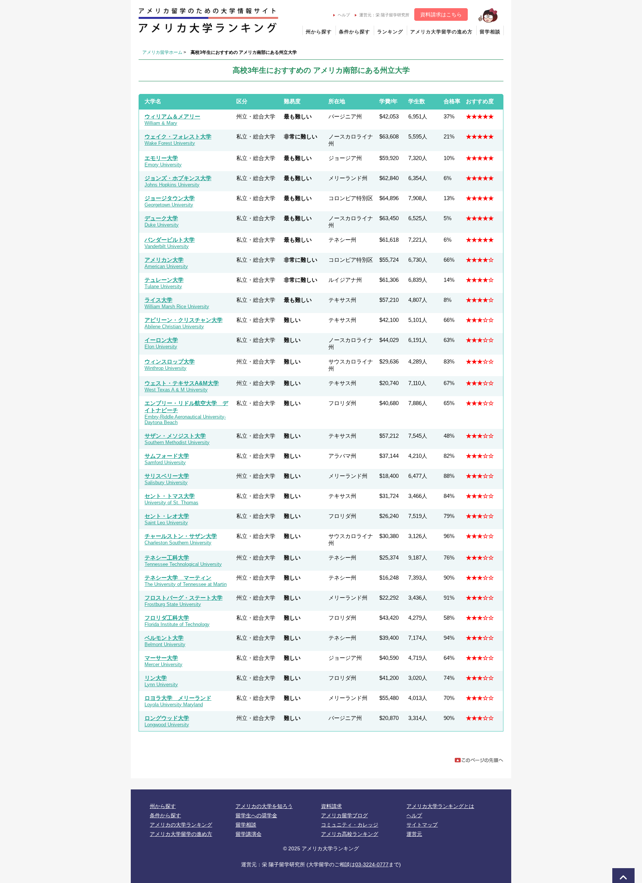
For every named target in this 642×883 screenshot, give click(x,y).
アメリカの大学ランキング (181, 825)
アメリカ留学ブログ (344, 815)
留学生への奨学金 (256, 815)
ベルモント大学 (164, 638)
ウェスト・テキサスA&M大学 (182, 383)
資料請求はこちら (441, 14)
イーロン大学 (161, 340)
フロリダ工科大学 (167, 618)
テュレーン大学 (164, 280)
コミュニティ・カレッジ (349, 825)
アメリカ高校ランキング (349, 834)
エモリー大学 (161, 158)
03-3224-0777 (372, 864)
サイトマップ (422, 825)
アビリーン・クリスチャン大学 (184, 320)
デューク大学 (161, 218)
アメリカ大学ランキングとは (440, 806)
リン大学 (156, 678)
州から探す (319, 32)
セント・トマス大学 (170, 496)
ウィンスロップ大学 (170, 361)
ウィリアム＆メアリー (172, 116)
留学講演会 (249, 834)
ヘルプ (344, 15)
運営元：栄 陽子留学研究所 (384, 15)
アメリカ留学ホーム (162, 52)
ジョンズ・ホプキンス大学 (178, 178)
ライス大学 (158, 300)
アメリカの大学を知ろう (264, 806)
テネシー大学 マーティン (178, 577)
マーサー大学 (161, 658)
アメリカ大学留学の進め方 (441, 32)
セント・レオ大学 (167, 516)
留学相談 (490, 32)
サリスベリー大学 (167, 476)
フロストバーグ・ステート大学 (184, 597)
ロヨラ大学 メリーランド (178, 698)
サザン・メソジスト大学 (175, 436)
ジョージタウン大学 (170, 198)
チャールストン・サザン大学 (181, 536)
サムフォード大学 (167, 456)
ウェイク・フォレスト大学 (178, 136)
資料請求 (331, 806)
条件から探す (354, 32)
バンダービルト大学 (170, 240)
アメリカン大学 (164, 260)
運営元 (414, 834)
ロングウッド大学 (167, 718)
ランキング (390, 32)
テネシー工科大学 (167, 557)
